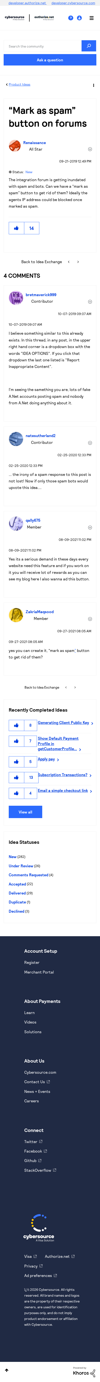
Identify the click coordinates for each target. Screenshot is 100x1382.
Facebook (33, 1151)
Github (30, 1160)
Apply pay (46, 758)
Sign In (80, 18)
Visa (28, 1256)
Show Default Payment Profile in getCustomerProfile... (58, 743)
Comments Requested (28, 874)
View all (25, 812)
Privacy (31, 1266)
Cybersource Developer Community (14, 18)
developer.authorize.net (27, 3)
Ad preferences (38, 1275)
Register (32, 962)
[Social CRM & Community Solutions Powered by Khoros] (84, 1371)
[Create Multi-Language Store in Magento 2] (69, 262)
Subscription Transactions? (62, 774)
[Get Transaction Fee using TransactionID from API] (77, 262)
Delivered (17, 893)
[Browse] (89, 18)
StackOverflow (37, 1170)
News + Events (37, 1091)
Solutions (33, 1031)
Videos (30, 1022)
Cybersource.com (40, 1072)
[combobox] (50, 46)
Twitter (30, 1141)
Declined (16, 911)
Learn (29, 1012)
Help (72, 18)
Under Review (21, 865)
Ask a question (50, 59)
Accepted (17, 884)
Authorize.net (57, 1256)
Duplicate (17, 902)
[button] (16, 228)
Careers (31, 1100)
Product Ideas (19, 84)
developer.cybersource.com (73, 3)
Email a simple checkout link (63, 790)
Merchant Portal (39, 972)
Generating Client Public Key (63, 722)
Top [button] (6, 1370)
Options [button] (93, 84)
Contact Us (34, 1081)
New (28, 172)
